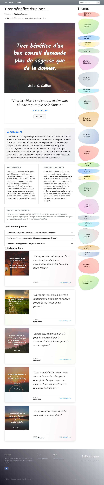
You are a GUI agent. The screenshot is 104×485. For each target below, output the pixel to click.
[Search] (98, 2)
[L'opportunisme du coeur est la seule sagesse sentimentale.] (17, 418)
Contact (61, 459)
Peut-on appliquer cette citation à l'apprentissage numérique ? (32, 238)
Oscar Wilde (37, 322)
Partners (56, 459)
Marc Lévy (37, 399)
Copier (41, 116)
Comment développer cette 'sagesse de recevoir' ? (27, 243)
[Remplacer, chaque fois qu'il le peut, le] (17, 340)
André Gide (37, 360)
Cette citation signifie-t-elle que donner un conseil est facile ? (31, 233)
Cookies (45, 459)
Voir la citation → (65, 283)
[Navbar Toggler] (6, 3)
